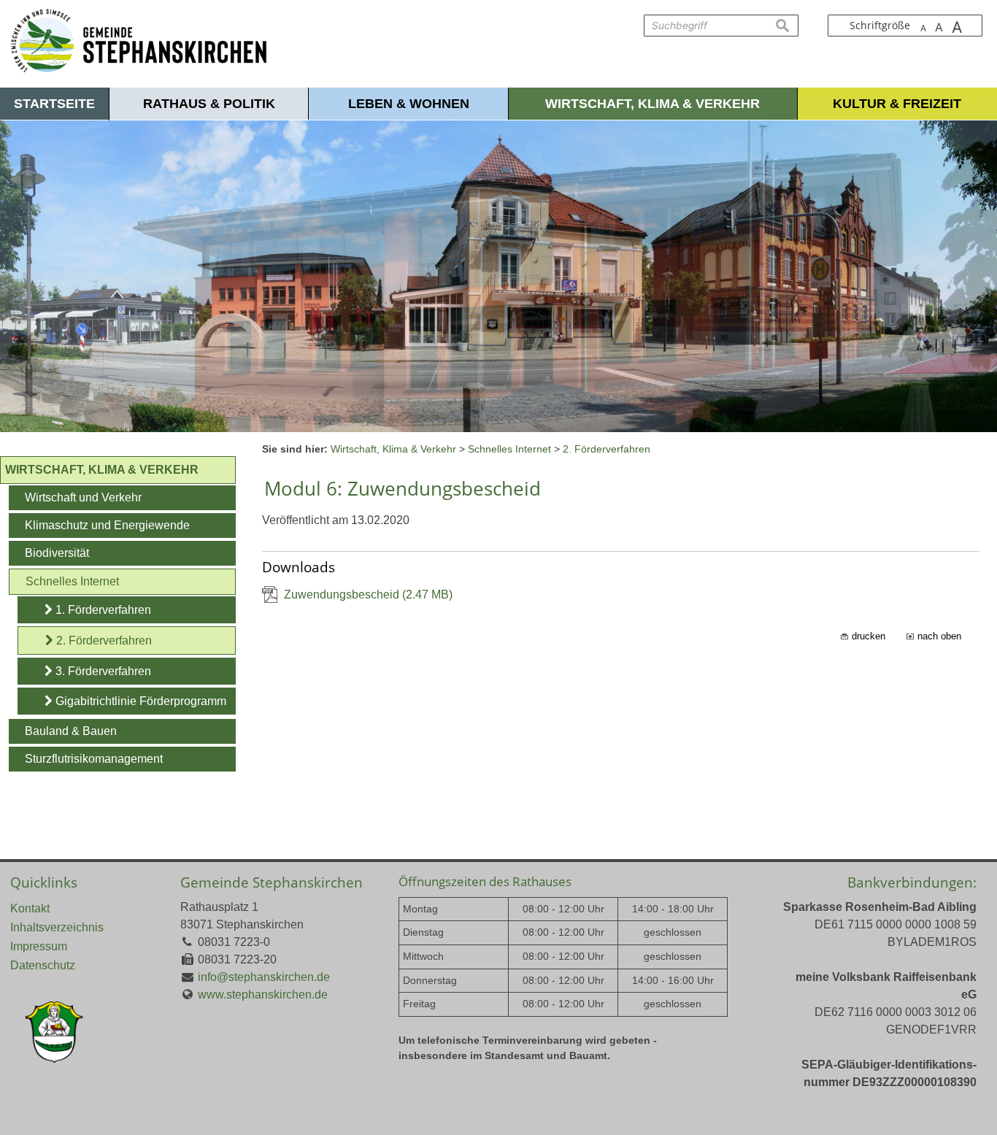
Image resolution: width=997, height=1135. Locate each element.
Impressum (38, 946)
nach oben (939, 636)
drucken (868, 636)
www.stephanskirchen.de (263, 994)
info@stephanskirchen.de (264, 977)
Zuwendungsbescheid (368, 594)
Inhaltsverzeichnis (57, 927)
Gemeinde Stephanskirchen (271, 882)
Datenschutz (42, 965)
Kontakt (30, 908)
